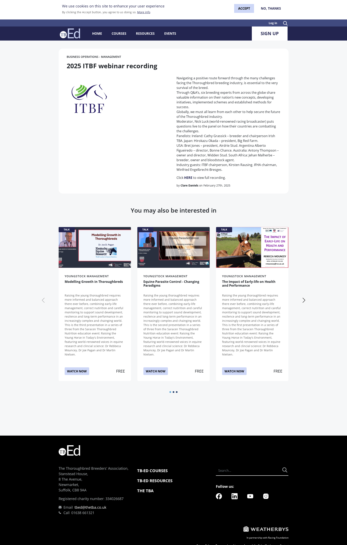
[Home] (70, 33)
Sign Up (270, 33)
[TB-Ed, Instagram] (266, 495)
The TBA (145, 490)
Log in (273, 23)
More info (143, 12)
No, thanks (271, 8)
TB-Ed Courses (152, 470)
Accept (244, 8)
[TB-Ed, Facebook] (219, 495)
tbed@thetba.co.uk (90, 507)
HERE (188, 177)
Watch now (77, 371)
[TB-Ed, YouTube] (250, 495)
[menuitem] (219, 496)
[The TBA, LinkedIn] (235, 495)
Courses (119, 33)
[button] (170, 392)
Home (97, 33)
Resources (145, 33)
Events (170, 33)
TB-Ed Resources (154, 480)
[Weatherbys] (265, 529)
